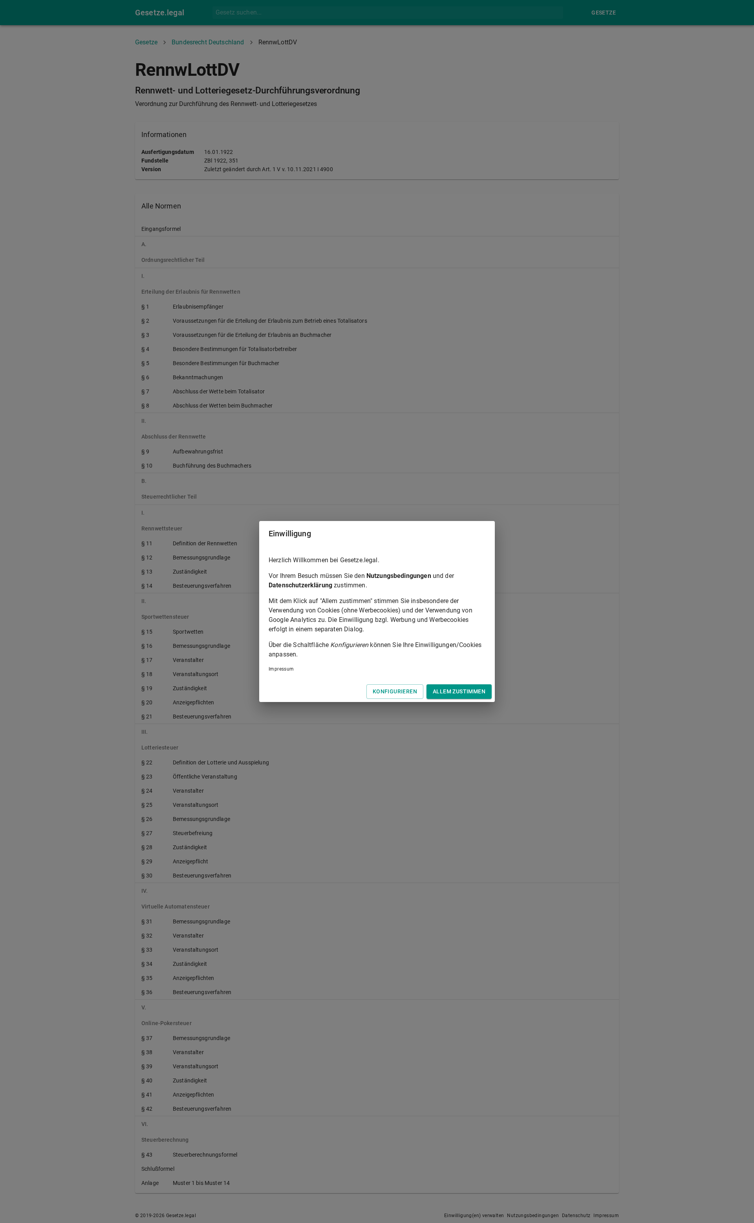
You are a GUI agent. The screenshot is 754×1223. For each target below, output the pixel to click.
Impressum (281, 669)
